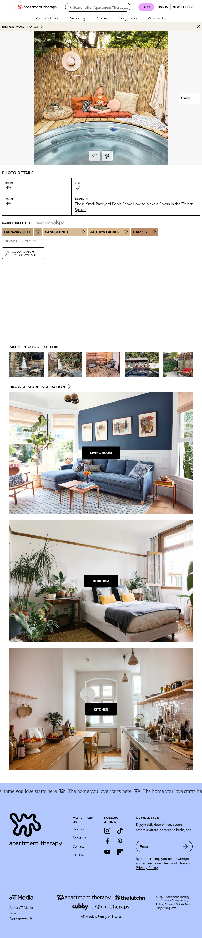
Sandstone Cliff (61, 232)
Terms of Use (174, 863)
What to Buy (157, 18)
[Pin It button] (107, 156)
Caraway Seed (17, 232)
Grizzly (140, 232)
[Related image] (26, 364)
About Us (79, 837)
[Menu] (12, 7)
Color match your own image (25, 253)
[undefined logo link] (37, 7)
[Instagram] (107, 831)
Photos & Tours (47, 18)
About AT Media (21, 907)
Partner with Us (20, 918)
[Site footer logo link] (37, 828)
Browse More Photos (20, 26)
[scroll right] (188, 364)
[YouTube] (107, 852)
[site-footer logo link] (21, 898)
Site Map (79, 855)
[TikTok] (120, 831)
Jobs (12, 913)
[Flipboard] (120, 852)
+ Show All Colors (19, 241)
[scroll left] (13, 364)
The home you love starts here (166, 791)
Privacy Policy (147, 868)
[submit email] (185, 846)
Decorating (77, 18)
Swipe (186, 98)
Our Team (80, 828)
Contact (78, 846)
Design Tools (127, 18)
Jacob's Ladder (105, 232)
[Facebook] (107, 841)
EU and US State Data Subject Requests (173, 906)
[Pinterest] (120, 841)
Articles (101, 18)
